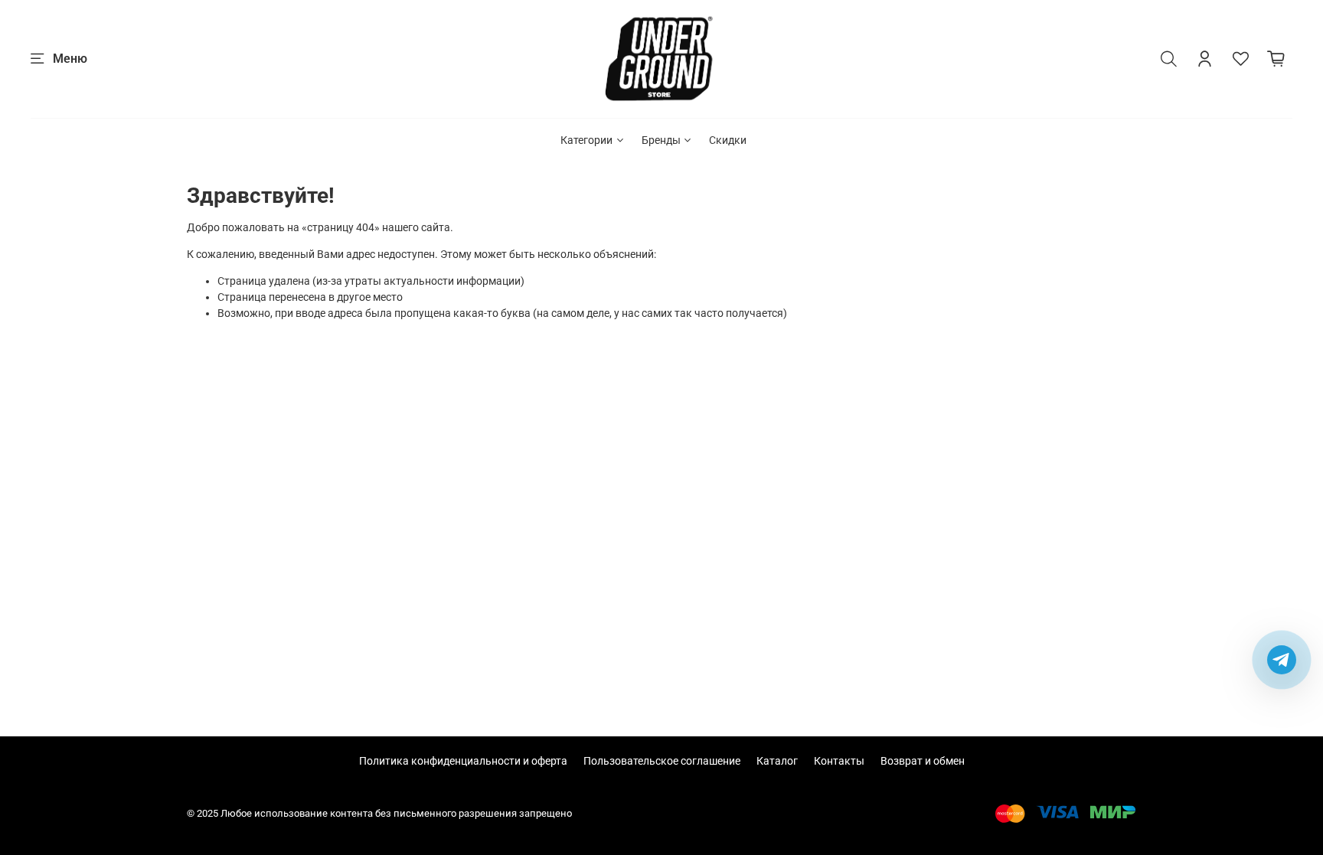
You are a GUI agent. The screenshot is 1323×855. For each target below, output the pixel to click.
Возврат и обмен (922, 761)
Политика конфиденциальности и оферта (463, 761)
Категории (586, 140)
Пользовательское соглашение (661, 761)
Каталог (777, 761)
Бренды (661, 140)
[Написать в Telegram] (1281, 659)
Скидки (727, 140)
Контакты (839, 761)
